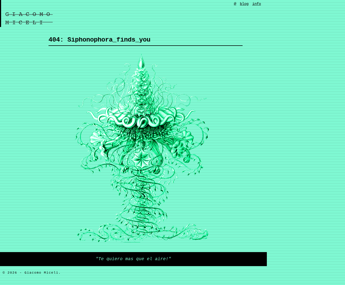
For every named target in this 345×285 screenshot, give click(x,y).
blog (244, 4)
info (256, 4)
